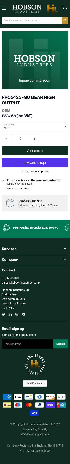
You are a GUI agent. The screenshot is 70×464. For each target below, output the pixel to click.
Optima (44, 434)
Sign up (60, 344)
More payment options (35, 171)
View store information (17, 188)
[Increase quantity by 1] (34, 138)
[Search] (65, 20)
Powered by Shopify (35, 429)
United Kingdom (33, 383)
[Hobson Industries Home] (35, 9)
